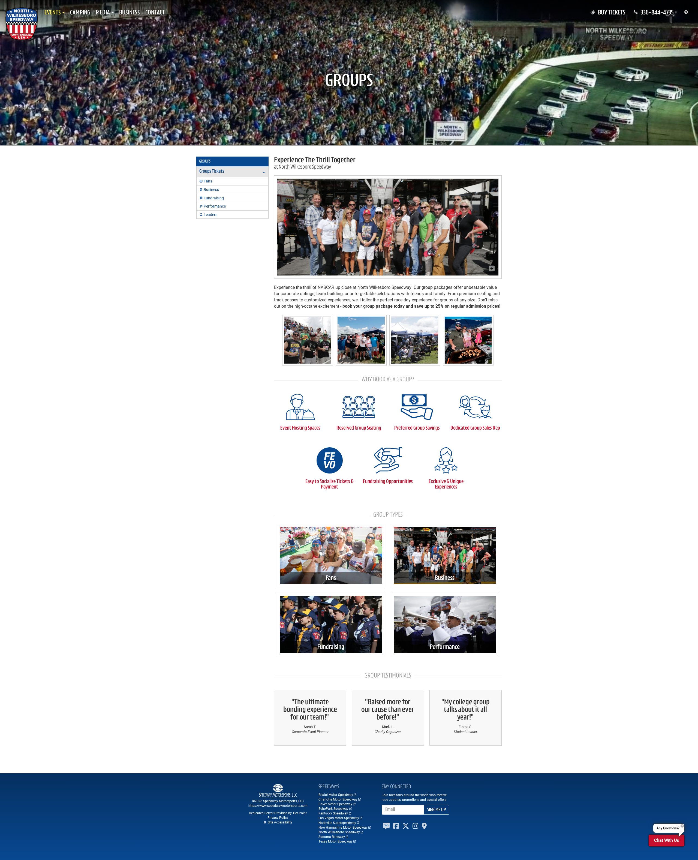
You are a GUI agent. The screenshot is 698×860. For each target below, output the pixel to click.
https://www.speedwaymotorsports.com (278, 805)
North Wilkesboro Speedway (339, 832)
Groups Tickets (211, 171)
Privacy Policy (277, 817)
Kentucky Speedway (333, 813)
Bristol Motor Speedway (335, 794)
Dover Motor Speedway (335, 804)
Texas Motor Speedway (335, 841)
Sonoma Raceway (331, 836)
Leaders (210, 214)
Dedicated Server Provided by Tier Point (278, 813)
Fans (331, 578)
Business (445, 578)
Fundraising (330, 647)
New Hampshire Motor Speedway (343, 827)
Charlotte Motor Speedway (337, 799)
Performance (445, 647)
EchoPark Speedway (333, 808)
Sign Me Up (436, 810)
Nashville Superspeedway (337, 822)
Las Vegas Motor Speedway (338, 818)
